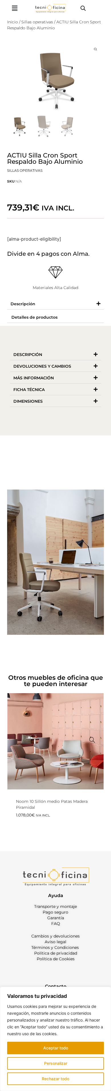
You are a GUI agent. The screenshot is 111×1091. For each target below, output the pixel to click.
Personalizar (55, 1063)
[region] (55, 1039)
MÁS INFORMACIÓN (33, 377)
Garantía (55, 917)
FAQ (55, 923)
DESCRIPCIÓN (27, 354)
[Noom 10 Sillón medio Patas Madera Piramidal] (92, 740)
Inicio (12, 21)
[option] (55, 766)
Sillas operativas (37, 21)
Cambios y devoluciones (55, 936)
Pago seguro (55, 912)
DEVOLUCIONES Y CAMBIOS (42, 366)
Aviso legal (55, 941)
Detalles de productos (34, 317)
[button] (14, 8)
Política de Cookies (56, 958)
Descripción (23, 303)
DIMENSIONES (28, 401)
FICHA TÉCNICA (29, 389)
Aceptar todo (55, 1047)
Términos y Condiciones (55, 947)
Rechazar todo (55, 1078)
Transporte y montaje (55, 906)
